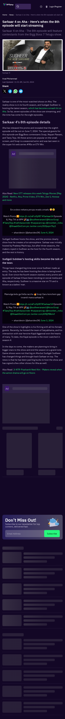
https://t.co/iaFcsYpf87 (30, 216)
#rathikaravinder (22, 222)
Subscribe (52, 533)
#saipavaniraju (38, 222)
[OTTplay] (8, 6)
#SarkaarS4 (47, 216)
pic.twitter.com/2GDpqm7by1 (41, 226)
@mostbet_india (54, 222)
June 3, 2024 (47, 320)
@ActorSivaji (52, 219)
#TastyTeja (8, 222)
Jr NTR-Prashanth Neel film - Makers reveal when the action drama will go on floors (32, 371)
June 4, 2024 (47, 232)
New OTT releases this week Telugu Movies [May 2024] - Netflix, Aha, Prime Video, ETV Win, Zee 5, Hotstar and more (31, 196)
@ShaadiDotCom (17, 226)
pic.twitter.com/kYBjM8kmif (41, 313)
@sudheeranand (38, 219)
